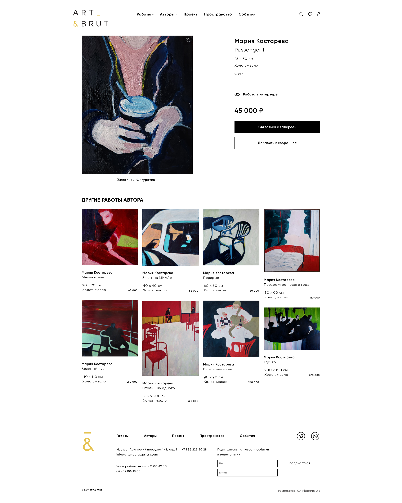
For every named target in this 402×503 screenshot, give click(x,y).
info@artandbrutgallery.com (137, 454)
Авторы (150, 436)
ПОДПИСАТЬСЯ (300, 463)
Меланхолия (93, 277)
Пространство (218, 14)
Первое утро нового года (286, 284)
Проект (190, 14)
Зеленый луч (93, 369)
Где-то (270, 362)
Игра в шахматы (217, 369)
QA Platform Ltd (309, 490)
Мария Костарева (261, 40)
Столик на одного (158, 388)
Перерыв (211, 277)
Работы (122, 436)
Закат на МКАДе (157, 277)
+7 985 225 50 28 (194, 449)
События (247, 14)
